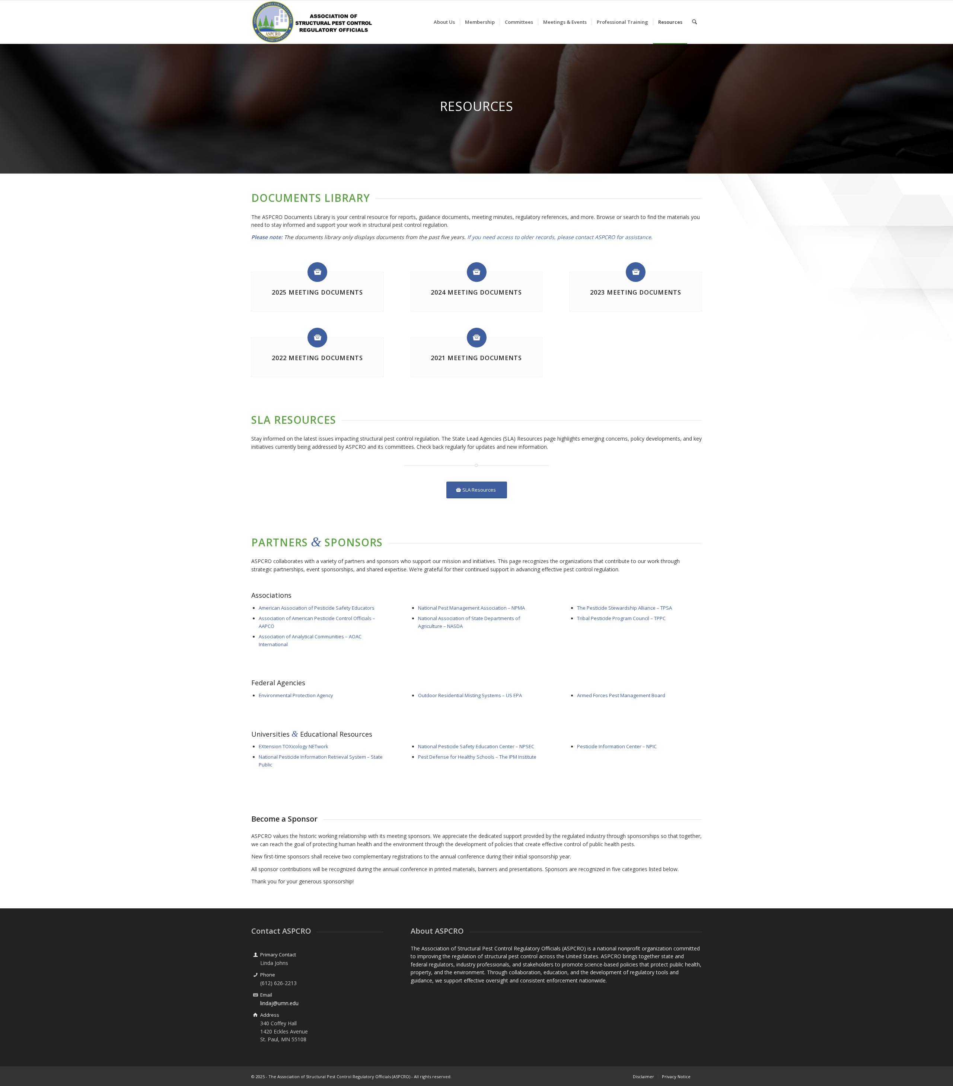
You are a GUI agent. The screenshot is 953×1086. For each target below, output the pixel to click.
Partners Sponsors (317, 542)
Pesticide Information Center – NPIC (617, 746)
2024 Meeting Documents (476, 292)
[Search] (694, 22)
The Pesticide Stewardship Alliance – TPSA (624, 607)
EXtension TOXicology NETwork (293, 746)
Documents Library (310, 198)
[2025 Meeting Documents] (317, 272)
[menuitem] (444, 22)
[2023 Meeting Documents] (636, 272)
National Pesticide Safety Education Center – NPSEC (476, 746)
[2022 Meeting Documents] (317, 337)
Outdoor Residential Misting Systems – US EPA (470, 695)
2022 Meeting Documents (317, 358)
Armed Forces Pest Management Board (621, 695)
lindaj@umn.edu (279, 1003)
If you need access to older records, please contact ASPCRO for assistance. (560, 237)
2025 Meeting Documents (317, 292)
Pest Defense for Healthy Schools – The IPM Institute (477, 756)
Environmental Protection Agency (296, 695)
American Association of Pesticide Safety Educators (316, 607)
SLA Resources (293, 420)
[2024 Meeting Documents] (477, 272)
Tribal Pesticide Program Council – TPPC (621, 618)
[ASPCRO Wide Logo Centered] (312, 22)
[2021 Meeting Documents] (477, 337)
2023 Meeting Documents (635, 292)
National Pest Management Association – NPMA (471, 607)
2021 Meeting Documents (476, 358)
